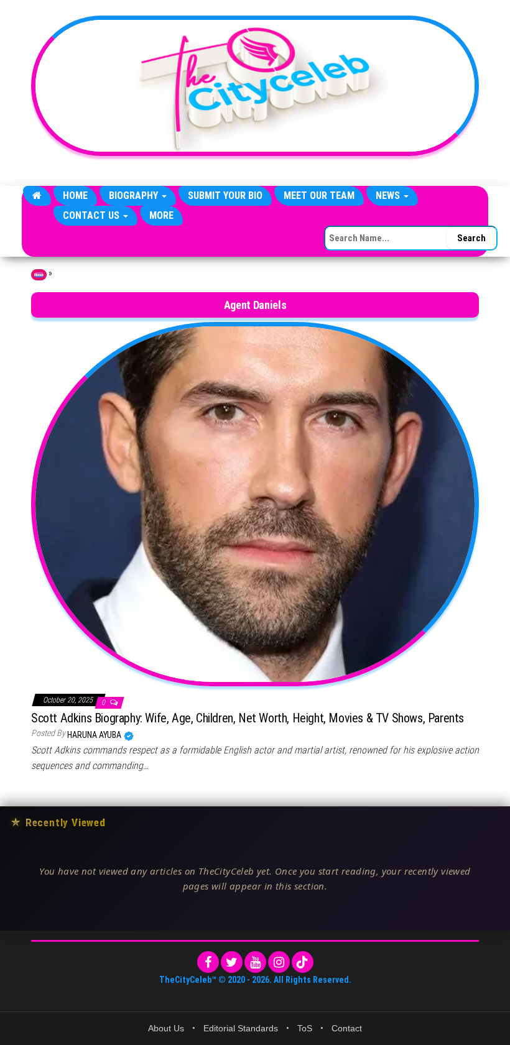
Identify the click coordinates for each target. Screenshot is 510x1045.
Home (75, 195)
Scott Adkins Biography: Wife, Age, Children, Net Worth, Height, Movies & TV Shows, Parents (247, 718)
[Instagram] (279, 962)
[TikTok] (302, 962)
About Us (166, 1028)
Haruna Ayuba (95, 735)
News (389, 195)
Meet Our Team (319, 195)
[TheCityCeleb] (37, 196)
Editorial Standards (240, 1028)
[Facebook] (208, 962)
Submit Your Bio (225, 195)
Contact (347, 1028)
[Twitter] (232, 962)
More (161, 215)
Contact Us (92, 215)
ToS (304, 1028)
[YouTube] (255, 962)
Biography (134, 195)
